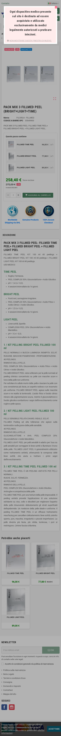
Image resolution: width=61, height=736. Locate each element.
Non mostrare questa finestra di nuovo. (31, 41)
